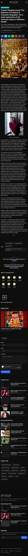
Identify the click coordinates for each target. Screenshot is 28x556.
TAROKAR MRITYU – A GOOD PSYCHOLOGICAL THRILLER (17, 412)
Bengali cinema (15, 470)
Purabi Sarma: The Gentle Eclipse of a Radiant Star (19, 453)
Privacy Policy (18, 551)
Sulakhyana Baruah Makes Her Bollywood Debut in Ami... (17, 431)
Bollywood (4, 473)
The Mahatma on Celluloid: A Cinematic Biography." (14, 249)
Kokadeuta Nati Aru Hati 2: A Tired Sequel (18, 446)
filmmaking (11, 476)
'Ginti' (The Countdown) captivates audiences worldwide (14, 260)
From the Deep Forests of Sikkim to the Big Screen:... (19, 439)
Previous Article (14, 257)
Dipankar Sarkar (15, 467)
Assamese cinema (5, 467)
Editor (2, 330)
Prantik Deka (23, 470)
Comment (3, 354)
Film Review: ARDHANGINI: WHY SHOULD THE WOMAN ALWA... (18, 398)
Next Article (13, 263)
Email (2, 348)
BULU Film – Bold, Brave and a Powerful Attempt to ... (17, 405)
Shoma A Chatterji (12, 473)
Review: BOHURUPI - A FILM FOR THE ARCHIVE (18, 521)
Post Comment (5, 371)
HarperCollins (8, 246)
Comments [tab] (4, 338)
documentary (4, 479)
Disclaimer (11, 551)
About (6, 551)
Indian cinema (16, 464)
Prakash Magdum (9, 243)
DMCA (2, 551)
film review (4, 476)
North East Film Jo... (14, 386)
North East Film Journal (6, 302)
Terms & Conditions (5, 552)
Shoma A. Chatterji (5, 470)
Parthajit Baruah (18, 243)
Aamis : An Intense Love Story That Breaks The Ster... (18, 391)
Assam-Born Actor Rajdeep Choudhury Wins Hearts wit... (17, 424)
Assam (16, 476)
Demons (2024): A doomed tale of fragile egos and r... (18, 384)
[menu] (1, 2)
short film (23, 467)
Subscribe (24, 537)
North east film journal (6, 464)
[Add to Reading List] (23, 36)
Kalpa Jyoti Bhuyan (14, 407)
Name (2, 342)
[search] (26, 2)
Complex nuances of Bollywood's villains (11, 328)
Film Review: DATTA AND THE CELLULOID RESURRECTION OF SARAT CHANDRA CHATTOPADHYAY (14, 266)
